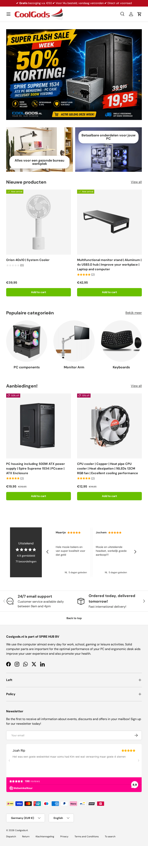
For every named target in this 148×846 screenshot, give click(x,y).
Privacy (64, 836)
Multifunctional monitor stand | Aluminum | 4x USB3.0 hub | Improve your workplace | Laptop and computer (109, 264)
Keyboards (121, 367)
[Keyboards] (121, 341)
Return (25, 836)
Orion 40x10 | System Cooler (28, 260)
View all (136, 182)
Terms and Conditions (87, 836)
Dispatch (11, 836)
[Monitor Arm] (74, 341)
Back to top (74, 618)
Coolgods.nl (21, 830)
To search (110, 836)
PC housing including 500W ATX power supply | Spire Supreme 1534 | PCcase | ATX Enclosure (35, 468)
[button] (139, 14)
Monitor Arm (74, 367)
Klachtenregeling (45, 836)
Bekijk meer (133, 313)
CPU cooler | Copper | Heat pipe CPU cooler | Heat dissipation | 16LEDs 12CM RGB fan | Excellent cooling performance (107, 468)
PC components (27, 367)
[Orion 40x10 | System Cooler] (38, 222)
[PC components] (26, 341)
